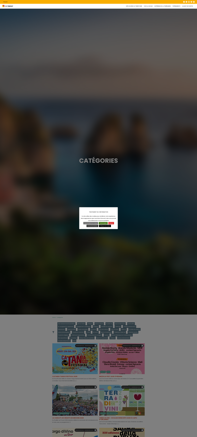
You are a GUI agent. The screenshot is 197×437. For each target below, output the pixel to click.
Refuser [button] (111, 223)
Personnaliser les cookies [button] (90, 223)
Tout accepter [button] (103, 223)
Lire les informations (92, 226)
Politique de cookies (105, 226)
